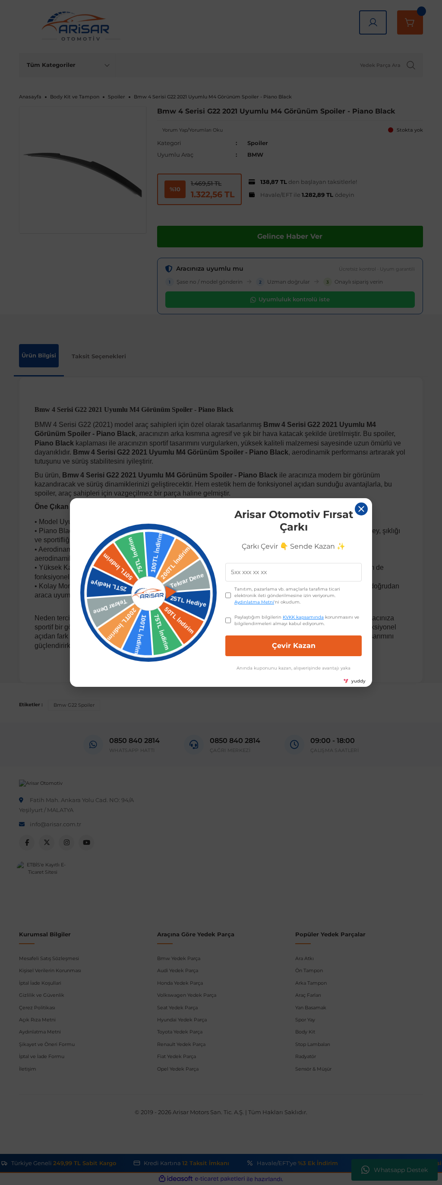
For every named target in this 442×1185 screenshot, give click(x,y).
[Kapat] (361, 508)
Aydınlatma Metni (254, 602)
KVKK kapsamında (303, 617)
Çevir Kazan (294, 645)
